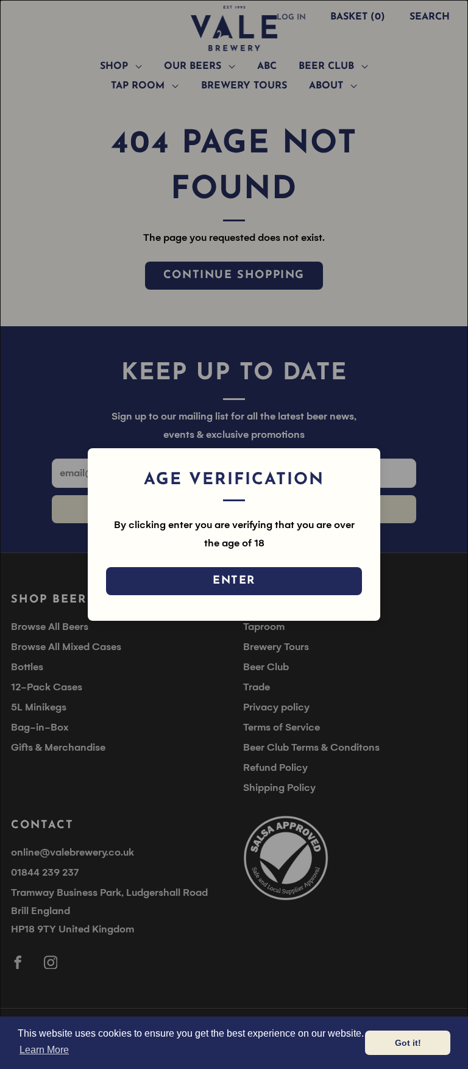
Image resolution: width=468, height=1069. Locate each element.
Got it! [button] (408, 1043)
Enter (234, 581)
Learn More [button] (44, 1050)
